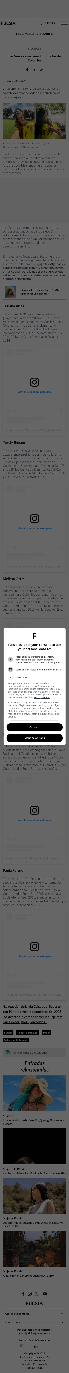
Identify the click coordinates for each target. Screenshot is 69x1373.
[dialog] (35, 686)
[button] (34, 677)
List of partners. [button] (42, 697)
